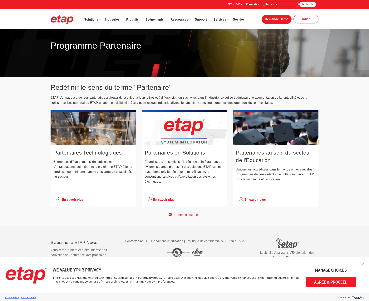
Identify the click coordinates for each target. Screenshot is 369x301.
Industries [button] (112, 19)
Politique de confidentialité (205, 241)
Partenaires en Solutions (175, 153)
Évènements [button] (154, 19)
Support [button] (201, 19)
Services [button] (220, 19)
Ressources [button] (179, 19)
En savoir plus (72, 199)
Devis (306, 19)
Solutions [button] (91, 19)
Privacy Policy (12, 297)
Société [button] (238, 19)
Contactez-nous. (136, 241)
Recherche (308, 4)
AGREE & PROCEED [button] (330, 282)
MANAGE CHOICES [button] (331, 270)
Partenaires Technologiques (87, 153)
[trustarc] (358, 297)
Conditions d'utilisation (167, 241)
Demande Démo (276, 19)
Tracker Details (28, 297)
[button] (363, 263)
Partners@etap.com (186, 214)
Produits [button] (132, 19)
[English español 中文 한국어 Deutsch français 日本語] (252, 4)
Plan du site (236, 241)
